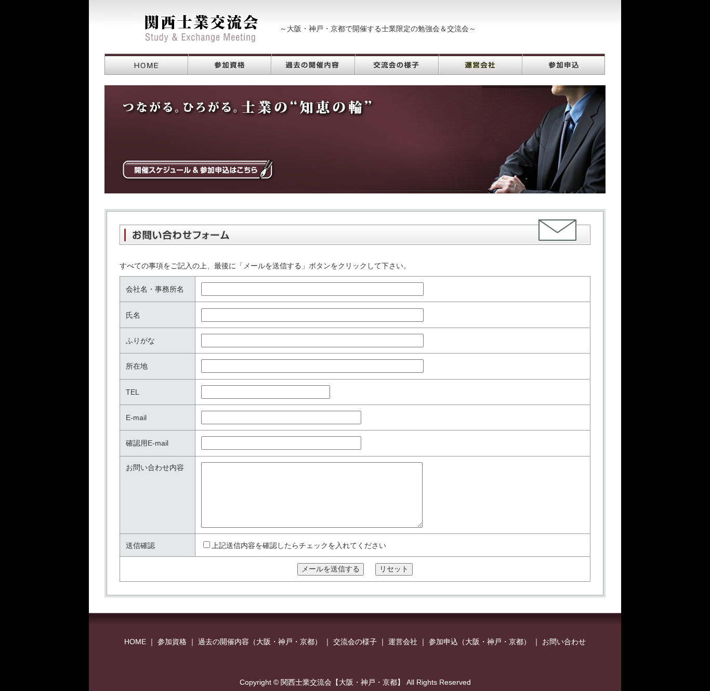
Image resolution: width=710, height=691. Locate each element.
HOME (135, 641)
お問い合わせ (564, 641)
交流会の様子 (355, 641)
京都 (307, 641)
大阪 (263, 641)
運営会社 (402, 641)
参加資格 (172, 641)
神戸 (285, 641)
